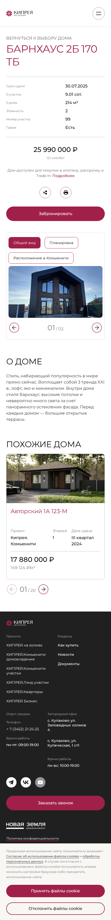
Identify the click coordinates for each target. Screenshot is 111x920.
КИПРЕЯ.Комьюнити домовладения (26, 656)
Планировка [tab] (61, 242)
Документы (69, 663)
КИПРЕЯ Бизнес (21, 701)
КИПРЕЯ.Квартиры (24, 691)
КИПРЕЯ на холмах (24, 645)
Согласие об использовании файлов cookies (42, 856)
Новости (66, 654)
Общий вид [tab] (24, 242)
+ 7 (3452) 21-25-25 (22, 729)
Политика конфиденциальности (32, 838)
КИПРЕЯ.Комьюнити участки (26, 670)
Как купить (68, 645)
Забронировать (55, 213)
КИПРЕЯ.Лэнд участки (27, 682)
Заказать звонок (55, 802)
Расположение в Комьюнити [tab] (41, 258)
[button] (14, 327)
